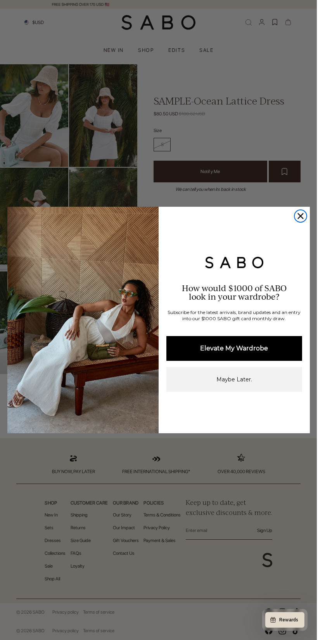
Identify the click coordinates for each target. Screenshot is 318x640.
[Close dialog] (300, 216)
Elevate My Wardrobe (234, 348)
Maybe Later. (234, 379)
